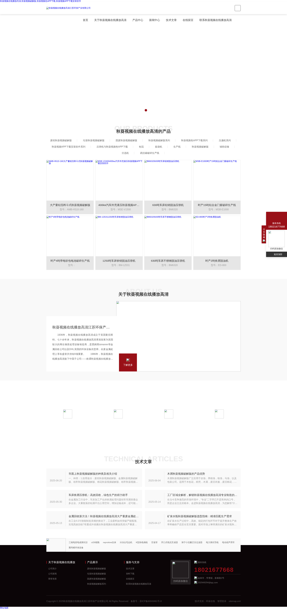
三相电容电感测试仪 (78, 542)
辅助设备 (224, 146)
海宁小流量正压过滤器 (191, 542)
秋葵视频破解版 (200, 146)
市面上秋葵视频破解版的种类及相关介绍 (93, 473)
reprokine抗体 (109, 542)
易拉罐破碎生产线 (149, 153)
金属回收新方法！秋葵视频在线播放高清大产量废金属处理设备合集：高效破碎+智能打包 (104, 516)
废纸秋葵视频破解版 (61, 140)
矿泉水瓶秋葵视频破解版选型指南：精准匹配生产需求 (199, 516)
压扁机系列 (225, 140)
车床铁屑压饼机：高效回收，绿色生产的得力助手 (98, 495)
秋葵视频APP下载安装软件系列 (68, 146)
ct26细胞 (95, 542)
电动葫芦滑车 (228, 542)
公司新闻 (52, 573)
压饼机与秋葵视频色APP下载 (112, 146)
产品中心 (137, 20)
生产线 (177, 146)
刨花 (141, 146)
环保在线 (210, 601)
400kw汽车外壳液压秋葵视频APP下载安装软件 (119, 205)
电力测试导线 (212, 542)
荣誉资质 (52, 579)
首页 (85, 20)
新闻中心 (154, 20)
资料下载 (130, 573)
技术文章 (171, 20)
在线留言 (188, 20)
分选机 (125, 153)
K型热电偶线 (142, 542)
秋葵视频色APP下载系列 (194, 140)
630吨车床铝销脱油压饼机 (168, 205)
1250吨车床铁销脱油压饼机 (119, 260)
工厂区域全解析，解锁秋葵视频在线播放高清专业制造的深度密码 (202, 495)
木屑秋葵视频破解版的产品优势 (186, 473)
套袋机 (158, 146)
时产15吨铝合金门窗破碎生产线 (217, 205)
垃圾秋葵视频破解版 (93, 140)
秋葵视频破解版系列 (159, 140)
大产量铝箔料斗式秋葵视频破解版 (70, 205)
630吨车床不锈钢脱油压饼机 (168, 260)
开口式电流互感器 (169, 542)
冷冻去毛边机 (126, 542)
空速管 (154, 542)
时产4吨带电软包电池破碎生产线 (70, 260)
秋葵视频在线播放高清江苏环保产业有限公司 (82, 327)
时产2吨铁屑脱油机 (216, 260)
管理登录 (221, 601)
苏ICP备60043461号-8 (151, 601)
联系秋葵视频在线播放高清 (215, 20)
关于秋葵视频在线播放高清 (110, 20)
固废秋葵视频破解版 (126, 140)
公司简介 (52, 568)
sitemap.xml (235, 601)
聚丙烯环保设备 (76, 547)
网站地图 (4, 608)
